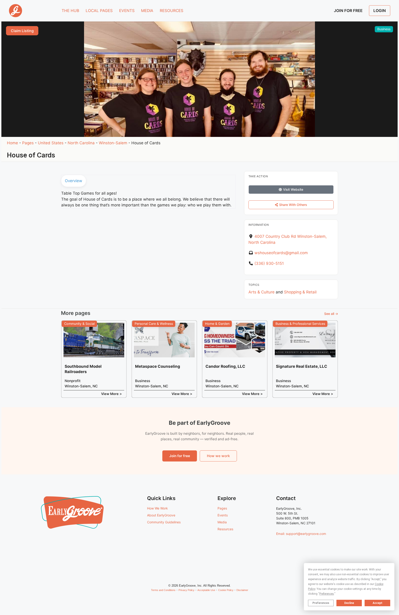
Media (222, 522)
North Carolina (81, 143)
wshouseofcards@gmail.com (281, 252)
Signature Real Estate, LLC (301, 366)
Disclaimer (242, 590)
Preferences (320, 603)
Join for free (179, 456)
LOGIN (379, 10)
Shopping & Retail (300, 292)
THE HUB (70, 10)
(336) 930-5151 (269, 263)
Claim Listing (22, 30)
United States (50, 143)
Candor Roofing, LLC (225, 366)
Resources (225, 529)
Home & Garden (217, 324)
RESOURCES (171, 10)
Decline (349, 603)
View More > (111, 394)
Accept (377, 603)
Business (383, 29)
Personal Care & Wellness (154, 324)
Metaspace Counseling (157, 366)
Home (12, 143)
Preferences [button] (326, 593)
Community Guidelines (164, 522)
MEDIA (147, 10)
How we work (218, 456)
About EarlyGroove (161, 515)
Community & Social (79, 324)
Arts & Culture (261, 292)
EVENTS (127, 10)
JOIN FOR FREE (348, 10)
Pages (28, 143)
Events (223, 515)
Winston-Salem (113, 143)
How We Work (157, 508)
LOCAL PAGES (99, 10)
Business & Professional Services (300, 324)
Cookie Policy (225, 590)
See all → (331, 314)
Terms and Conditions (163, 590)
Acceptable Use (206, 590)
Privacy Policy (186, 590)
